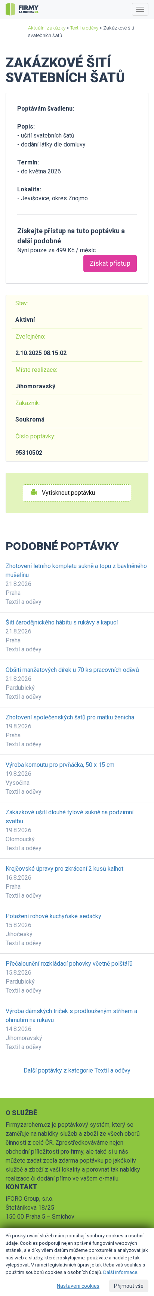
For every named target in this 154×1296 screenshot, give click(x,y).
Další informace (120, 1272)
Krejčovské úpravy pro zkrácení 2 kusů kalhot (64, 868)
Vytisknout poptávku (67, 492)
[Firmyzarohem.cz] (22, 9)
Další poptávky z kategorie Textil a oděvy (77, 1070)
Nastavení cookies (78, 1286)
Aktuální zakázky (46, 28)
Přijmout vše (129, 1286)
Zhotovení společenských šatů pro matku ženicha (70, 717)
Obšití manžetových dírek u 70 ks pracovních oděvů (72, 669)
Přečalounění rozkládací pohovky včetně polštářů (69, 963)
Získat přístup (110, 263)
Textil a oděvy (84, 28)
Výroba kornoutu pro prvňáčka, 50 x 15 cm (60, 764)
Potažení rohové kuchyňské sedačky (53, 916)
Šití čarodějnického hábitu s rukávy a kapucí (62, 622)
